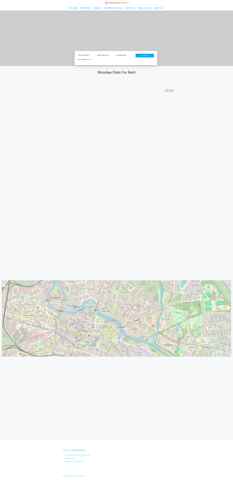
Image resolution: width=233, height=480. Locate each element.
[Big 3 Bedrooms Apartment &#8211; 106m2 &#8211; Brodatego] (78, 294)
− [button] (4, 285)
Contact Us (130, 8)
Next (172, 90)
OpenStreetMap (221, 356)
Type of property (83, 55)
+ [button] (4, 283)
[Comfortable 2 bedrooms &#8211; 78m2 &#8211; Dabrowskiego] (99, 351)
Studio (97, 8)
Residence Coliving (112, 8)
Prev (167, 90)
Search (144, 55)
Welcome (73, 8)
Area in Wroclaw (102, 55)
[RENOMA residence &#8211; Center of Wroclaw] (79, 348)
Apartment (86, 8)
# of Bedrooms (121, 55)
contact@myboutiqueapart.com (73, 461)
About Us (158, 8)
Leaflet (214, 356)
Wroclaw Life (144, 8)
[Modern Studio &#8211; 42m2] (84, 286)
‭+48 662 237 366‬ (69, 458)
